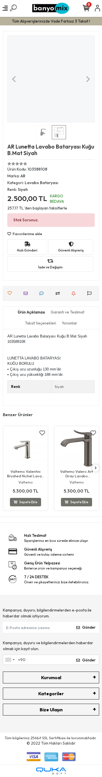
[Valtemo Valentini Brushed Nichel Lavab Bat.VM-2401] (25, 448)
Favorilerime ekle (27, 233)
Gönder (88, 627)
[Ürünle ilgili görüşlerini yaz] (43, 293)
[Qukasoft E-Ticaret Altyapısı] (51, 770)
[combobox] (9, 660)
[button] (13, 79)
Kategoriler (51, 693)
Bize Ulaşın (51, 709)
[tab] (31, 312)
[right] (96, 468)
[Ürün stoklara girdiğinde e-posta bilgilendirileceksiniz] (75, 293)
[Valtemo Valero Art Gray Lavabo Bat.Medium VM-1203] (76, 448)
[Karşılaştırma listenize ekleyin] (59, 293)
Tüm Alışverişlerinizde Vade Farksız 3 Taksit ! (51, 21)
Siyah (59, 386)
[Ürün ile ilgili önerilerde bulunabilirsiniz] (91, 293)
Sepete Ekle (28, 502)
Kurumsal (51, 677)
